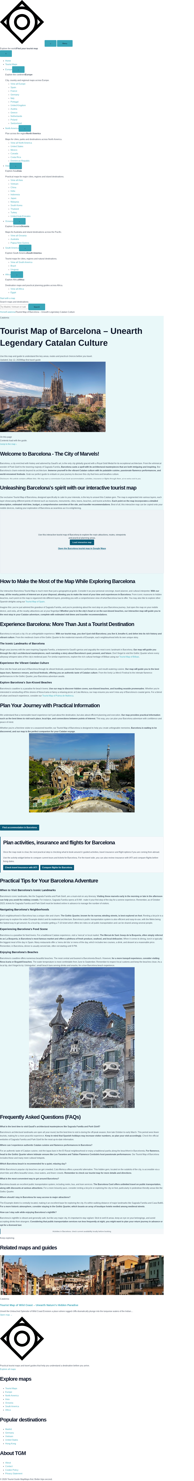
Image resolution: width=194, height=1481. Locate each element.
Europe (8, 69)
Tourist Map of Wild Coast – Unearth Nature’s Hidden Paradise (39, 1305)
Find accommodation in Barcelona (19, 827)
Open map (6, 1315)
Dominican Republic (20, 161)
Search (37, 307)
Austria (14, 109)
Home (8, 61)
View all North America (21, 143)
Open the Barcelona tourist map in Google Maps (82, 548)
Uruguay (15, 269)
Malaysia (15, 202)
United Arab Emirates (20, 216)
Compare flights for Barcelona (57, 867)
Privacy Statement (13, 1473)
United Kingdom (18, 105)
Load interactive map (81, 542)
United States (17, 146)
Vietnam (14, 184)
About (8, 1463)
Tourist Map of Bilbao (129, 657)
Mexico (14, 150)
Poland (14, 120)
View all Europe (18, 84)
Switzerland (16, 123)
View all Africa (17, 289)
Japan (13, 198)
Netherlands (16, 116)
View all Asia (17, 180)
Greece (14, 112)
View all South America (21, 262)
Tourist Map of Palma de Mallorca (57, 696)
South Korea (16, 205)
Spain (13, 87)
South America (12, 248)
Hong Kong (10, 1443)
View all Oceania (19, 235)
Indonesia (15, 194)
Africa (8, 274)
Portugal (14, 102)
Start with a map (7, 298)
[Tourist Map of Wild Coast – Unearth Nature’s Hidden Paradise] (82, 1275)
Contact (9, 1466)
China (13, 187)
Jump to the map (8, 444)
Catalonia (10, 312)
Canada (14, 153)
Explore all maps (8, 1369)
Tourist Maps (11, 64)
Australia (15, 239)
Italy (12, 98)
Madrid (8, 1429)
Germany (15, 95)
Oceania (9, 221)
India (13, 191)
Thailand (15, 209)
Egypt (13, 292)
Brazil (13, 266)
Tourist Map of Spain (35, 602)
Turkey (14, 212)
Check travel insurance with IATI (21, 867)
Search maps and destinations (14, 302)
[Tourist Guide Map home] (22, 43)
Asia (7, 166)
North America (12, 128)
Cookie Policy (11, 1470)
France (14, 91)
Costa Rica (16, 157)
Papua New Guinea (20, 243)
